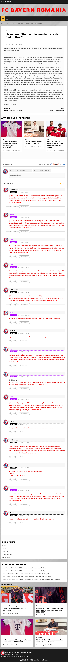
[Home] (3, 19)
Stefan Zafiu (19, 44)
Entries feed (5, 552)
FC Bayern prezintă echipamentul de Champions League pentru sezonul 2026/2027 (49, 610)
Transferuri (39, 637)
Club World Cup (6, 654)
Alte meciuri (24, 656)
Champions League (26, 652)
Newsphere (36, 660)
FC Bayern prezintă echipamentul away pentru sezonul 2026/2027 (10, 144)
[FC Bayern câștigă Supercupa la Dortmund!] (17, 595)
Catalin (12, 421)
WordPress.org (6, 557)
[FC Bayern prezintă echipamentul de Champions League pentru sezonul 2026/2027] (51, 595)
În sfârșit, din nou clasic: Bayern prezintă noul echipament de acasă (55, 144)
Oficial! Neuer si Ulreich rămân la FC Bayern (33, 142)
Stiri (7, 30)
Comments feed (7, 554)
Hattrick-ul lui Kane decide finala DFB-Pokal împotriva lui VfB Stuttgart (28, 574)
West (11, 312)
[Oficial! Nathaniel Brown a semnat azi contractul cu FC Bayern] (51, 627)
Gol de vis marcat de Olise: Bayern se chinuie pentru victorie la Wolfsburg (29, 577)
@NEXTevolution (14, 380)
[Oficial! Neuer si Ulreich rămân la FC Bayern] (34, 129)
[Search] (65, 18)
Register (4, 546)
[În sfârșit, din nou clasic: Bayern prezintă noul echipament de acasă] (56, 129)
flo (10, 465)
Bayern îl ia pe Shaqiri (57, 110)
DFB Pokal (15, 654)
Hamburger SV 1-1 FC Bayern (13, 110)
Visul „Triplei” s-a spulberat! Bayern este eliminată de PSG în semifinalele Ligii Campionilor (34, 579)
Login (63, 164)
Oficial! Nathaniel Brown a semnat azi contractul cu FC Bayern (29, 568)
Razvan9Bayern (16, 150)
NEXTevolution (14, 189)
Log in (4, 549)
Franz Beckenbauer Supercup (10, 606)
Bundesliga (39, 606)
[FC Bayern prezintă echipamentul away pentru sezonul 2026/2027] (11, 129)
